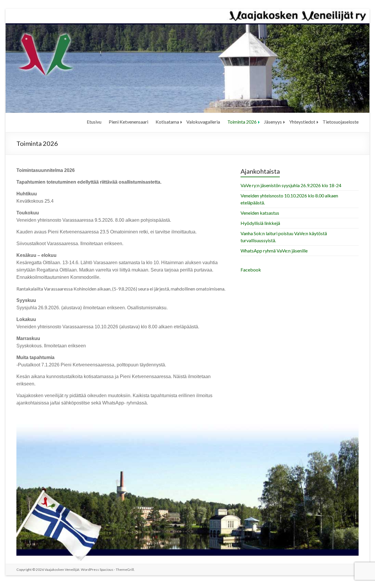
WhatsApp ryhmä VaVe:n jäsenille (274, 250)
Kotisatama (167, 121)
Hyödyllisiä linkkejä (260, 223)
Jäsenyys (273, 121)
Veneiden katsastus (260, 213)
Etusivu (94, 121)
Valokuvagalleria (203, 121)
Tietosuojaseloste (341, 121)
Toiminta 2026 (242, 121)
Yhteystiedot (302, 121)
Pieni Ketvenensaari (128, 121)
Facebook (251, 269)
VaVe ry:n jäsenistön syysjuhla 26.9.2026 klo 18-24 (291, 185)
